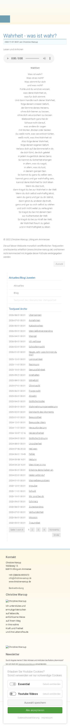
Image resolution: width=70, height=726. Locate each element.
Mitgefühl (33, 380)
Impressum (46, 717)
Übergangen (35, 315)
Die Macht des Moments (41, 411)
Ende (56, 535)
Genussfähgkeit (37, 369)
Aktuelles (19, 285)
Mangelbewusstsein (39, 480)
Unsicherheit (35, 443)
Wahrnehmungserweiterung (43, 406)
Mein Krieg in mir (37, 464)
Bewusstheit (35, 417)
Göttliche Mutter (37, 401)
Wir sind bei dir (36, 496)
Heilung (33, 459)
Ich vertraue (35, 341)
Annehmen (34, 320)
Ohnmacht (34, 385)
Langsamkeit (35, 359)
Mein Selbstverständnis (41, 330)
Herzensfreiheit (36, 432)
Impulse (33, 485)
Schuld (32, 491)
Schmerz (33, 501)
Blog (16, 293)
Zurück (59, 263)
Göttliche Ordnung (38, 438)
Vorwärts (54, 529)
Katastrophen (36, 325)
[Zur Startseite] (35, 11)
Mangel (33, 336)
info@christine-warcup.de (20, 578)
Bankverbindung (16, 588)
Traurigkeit (34, 522)
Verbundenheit (36, 512)
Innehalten (34, 374)
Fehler (32, 454)
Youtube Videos (28, 694)
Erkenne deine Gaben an (41, 469)
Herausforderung (38, 427)
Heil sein (33, 448)
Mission (33, 517)
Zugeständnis (36, 506)
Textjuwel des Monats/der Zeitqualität (35, 300)
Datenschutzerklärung (27, 664)
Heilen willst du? (37, 475)
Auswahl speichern (35, 702)
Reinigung (34, 364)
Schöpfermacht (37, 346)
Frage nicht (34, 390)
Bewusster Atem (37, 422)
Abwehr (33, 396)
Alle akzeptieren (35, 710)
